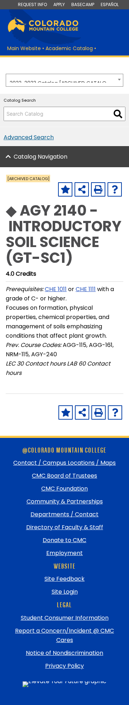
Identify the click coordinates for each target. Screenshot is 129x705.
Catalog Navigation (40, 157)
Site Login (65, 592)
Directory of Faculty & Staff (64, 527)
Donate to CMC (64, 540)
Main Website (24, 48)
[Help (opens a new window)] (115, 189)
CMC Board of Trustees (64, 476)
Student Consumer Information (65, 618)
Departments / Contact (64, 514)
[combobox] (64, 80)
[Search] (117, 114)
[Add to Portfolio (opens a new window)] (65, 189)
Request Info (32, 4)
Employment (64, 553)
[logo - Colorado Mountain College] (43, 31)
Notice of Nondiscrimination (64, 653)
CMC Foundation (64, 488)
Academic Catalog (69, 48)
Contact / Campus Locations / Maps (64, 463)
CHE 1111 (86, 289)
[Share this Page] (82, 189)
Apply (59, 4)
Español (110, 4)
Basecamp (82, 4)
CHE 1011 (56, 289)
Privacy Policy (64, 666)
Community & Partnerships (65, 501)
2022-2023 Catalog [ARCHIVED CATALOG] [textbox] (61, 81)
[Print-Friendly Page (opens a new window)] (98, 189)
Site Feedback (64, 579)
